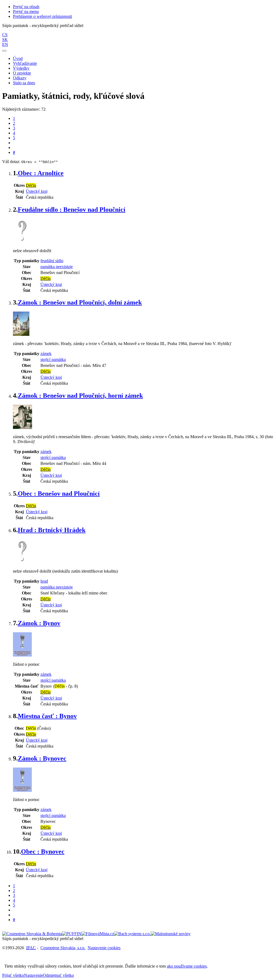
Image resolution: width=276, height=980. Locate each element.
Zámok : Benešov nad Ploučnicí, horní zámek (80, 395)
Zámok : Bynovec (42, 758)
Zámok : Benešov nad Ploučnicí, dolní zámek (80, 302)
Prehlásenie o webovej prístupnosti (42, 16)
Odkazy (19, 78)
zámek (45, 353)
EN (5, 44)
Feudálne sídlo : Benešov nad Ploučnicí (71, 209)
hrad (44, 581)
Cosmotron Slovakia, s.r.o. (62, 947)
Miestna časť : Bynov (47, 715)
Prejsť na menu (26, 11)
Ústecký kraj (36, 191)
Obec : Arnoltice (41, 173)
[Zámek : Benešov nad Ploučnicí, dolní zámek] (21, 334)
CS (5, 34)
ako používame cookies (187, 966)
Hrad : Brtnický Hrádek (51, 529)
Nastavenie (33, 975)
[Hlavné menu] (4, 51)
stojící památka (53, 359)
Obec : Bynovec (42, 851)
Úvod (18, 58)
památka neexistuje (56, 266)
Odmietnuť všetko (58, 975)
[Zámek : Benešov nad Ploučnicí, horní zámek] (22, 427)
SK (5, 39)
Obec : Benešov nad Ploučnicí (59, 493)
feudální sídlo (51, 260)
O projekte (22, 73)
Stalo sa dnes (24, 82)
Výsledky (21, 68)
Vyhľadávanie (25, 63)
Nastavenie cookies (104, 947)
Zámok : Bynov (39, 623)
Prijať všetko (13, 975)
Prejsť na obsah (26, 6)
